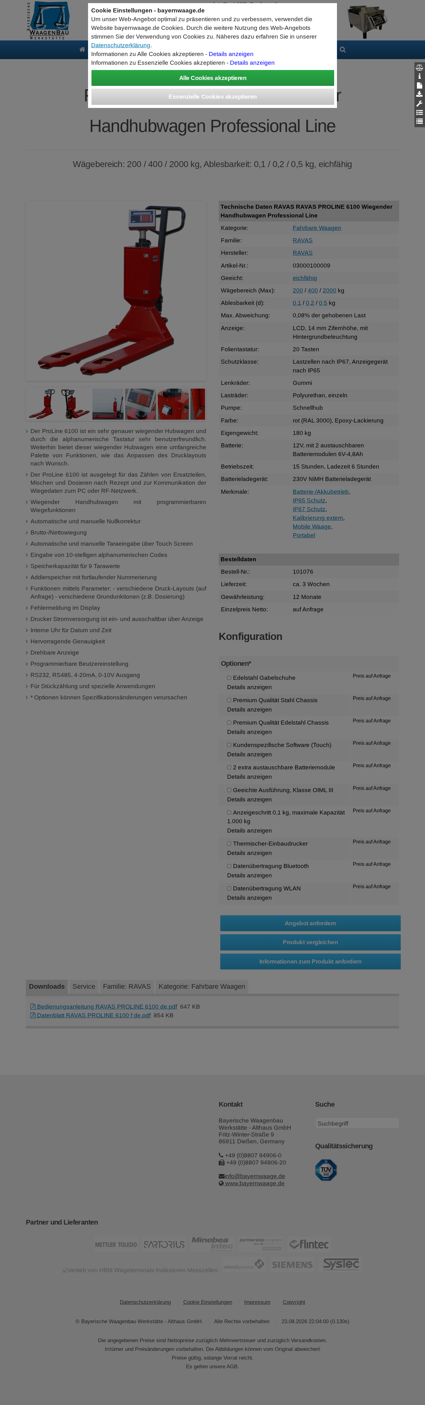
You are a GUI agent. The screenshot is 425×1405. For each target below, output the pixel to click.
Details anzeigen (231, 54)
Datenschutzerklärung (120, 45)
